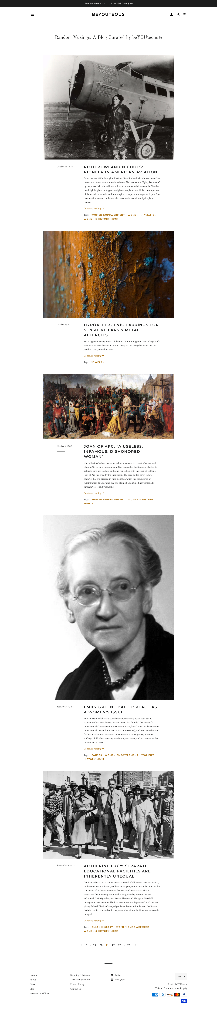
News (32, 984)
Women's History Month (102, 219)
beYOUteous (108, 14)
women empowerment (108, 215)
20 (101, 945)
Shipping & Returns (80, 975)
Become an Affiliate (39, 993)
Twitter (117, 975)
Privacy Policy (77, 984)
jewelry (98, 362)
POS (157, 988)
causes (97, 755)
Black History (102, 927)
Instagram (119, 979)
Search (33, 975)
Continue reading (93, 208)
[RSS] (160, 38)
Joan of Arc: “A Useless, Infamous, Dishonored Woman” (113, 451)
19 (94, 945)
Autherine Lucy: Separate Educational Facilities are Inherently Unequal (117, 871)
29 (129, 945)
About (33, 979)
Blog (32, 988)
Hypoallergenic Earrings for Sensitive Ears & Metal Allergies (121, 330)
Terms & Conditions (80, 979)
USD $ (179, 976)
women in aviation (142, 215)
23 (119, 945)
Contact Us (75, 988)
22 (113, 945)
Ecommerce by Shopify (175, 988)
